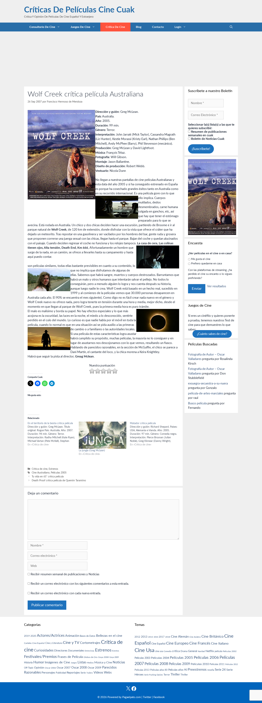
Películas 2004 (160, 657)
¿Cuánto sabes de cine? (212, 333)
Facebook (159, 697)
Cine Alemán (180, 636)
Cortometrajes (90, 643)
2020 (33, 636)
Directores (60, 650)
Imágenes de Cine (57, 662)
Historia (28, 662)
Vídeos (98, 672)
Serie (83, 673)
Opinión (39, 667)
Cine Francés (199, 643)
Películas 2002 (230, 651)
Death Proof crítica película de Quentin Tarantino (59, 480)
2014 (156, 637)
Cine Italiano (219, 643)
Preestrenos (197, 669)
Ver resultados (216, 286)
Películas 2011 (217, 664)
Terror (167, 675)
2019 (27, 636)
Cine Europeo (177, 643)
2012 (137, 637)
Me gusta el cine (200, 259)
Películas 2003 (142, 658)
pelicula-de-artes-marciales (205, 393)
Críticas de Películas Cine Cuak (79, 10)
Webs (108, 672)
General (192, 651)
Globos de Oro (90, 657)
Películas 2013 (142, 670)
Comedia (167, 651)
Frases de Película (70, 657)
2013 (144, 636)
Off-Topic (28, 668)
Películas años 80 (159, 670)
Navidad (201, 651)
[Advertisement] (131, 58)
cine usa (159, 651)
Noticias (119, 662)
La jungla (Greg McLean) (92, 450)
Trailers (89, 673)
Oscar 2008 (79, 667)
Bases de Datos (87, 636)
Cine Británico (212, 636)
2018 (167, 637)
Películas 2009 (179, 664)
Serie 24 (220, 669)
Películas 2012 (231, 664)
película (218, 651)
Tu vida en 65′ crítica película (48, 476)
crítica (176, 651)
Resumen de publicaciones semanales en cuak (207, 133)
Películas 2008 (156, 664)
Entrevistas (89, 651)
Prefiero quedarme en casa (206, 263)
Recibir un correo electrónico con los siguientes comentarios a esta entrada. (80, 583)
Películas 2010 (200, 664)
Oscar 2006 (50, 668)
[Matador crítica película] (155, 434)
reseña (210, 670)
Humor (38, 662)
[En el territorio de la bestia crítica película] (53, 434)
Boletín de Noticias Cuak (207, 138)
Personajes (48, 672)
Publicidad (61, 673)
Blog (138, 27)
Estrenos (53, 469)
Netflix (210, 651)
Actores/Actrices (51, 635)
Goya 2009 (114, 657)
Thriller (175, 674)
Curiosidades (43, 650)
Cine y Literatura (53, 643)
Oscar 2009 (94, 667)
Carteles (28, 643)
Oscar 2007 (64, 667)
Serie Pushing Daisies (153, 675)
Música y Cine (103, 662)
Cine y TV (71, 643)
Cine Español (38, 643)
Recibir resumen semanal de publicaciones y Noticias (64, 574)
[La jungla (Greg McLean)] (102, 435)
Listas (82, 662)
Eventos (115, 651)
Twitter (147, 697)
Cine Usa (144, 650)
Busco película (197, 403)
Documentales (76, 650)
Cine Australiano (41, 472)
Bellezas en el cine (109, 635)
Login (177, 27)
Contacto (158, 27)
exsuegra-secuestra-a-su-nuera (208, 383)
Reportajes (73, 672)
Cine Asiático (195, 637)
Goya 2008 (103, 657)
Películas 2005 (58, 472)
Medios (90, 663)
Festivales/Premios (40, 657)
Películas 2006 (206, 657)
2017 (162, 637)
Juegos (74, 663)
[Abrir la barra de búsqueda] (231, 27)
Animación (72, 635)
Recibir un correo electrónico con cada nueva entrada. (66, 593)
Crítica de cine (115, 27)
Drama (184, 651)
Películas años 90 (177, 670)
